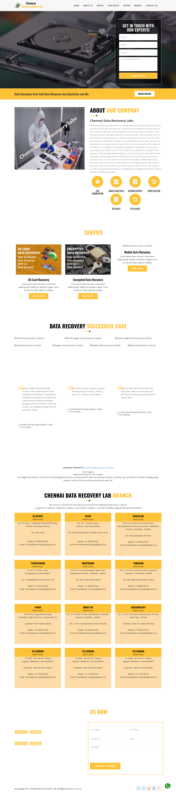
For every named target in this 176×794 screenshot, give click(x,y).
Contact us (151, 5)
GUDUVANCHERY (138, 607)
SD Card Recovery (38, 279)
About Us (88, 5)
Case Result (113, 5)
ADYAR (88, 516)
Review (127, 5)
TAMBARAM (138, 563)
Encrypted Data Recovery (88, 279)
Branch (138, 5)
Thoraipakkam (38, 563)
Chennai (127, 169)
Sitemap (78, 789)
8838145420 (144, 93)
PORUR (38, 607)
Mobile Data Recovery (137, 252)
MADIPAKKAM (88, 563)
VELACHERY (38, 516)
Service (100, 5)
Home (76, 5)
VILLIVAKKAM (38, 651)
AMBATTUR (88, 607)
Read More (38, 296)
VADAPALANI (138, 516)
